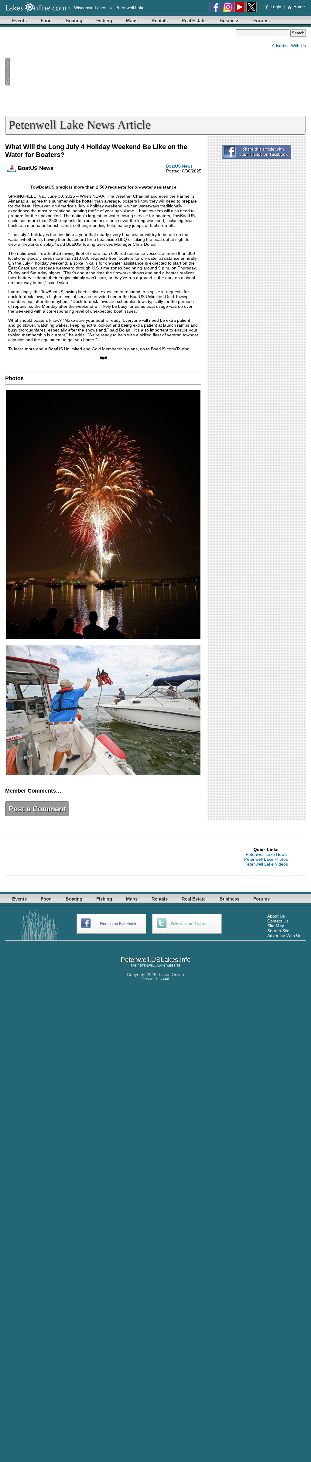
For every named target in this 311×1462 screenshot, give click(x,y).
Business (229, 20)
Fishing (104, 20)
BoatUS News (179, 166)
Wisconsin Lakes (90, 7)
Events (19, 20)
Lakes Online (171, 974)
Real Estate (194, 20)
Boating (74, 20)
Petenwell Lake (130, 7)
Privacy (147, 978)
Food (46, 20)
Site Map (275, 925)
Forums (261, 20)
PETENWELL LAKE (152, 965)
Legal (165, 978)
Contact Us (278, 921)
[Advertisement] (120, 71)
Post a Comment (37, 809)
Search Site (278, 930)
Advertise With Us (289, 45)
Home (299, 6)
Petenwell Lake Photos (266, 859)
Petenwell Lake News (266, 854)
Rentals (160, 20)
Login (275, 6)
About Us (276, 916)
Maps (132, 20)
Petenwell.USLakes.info (156, 960)
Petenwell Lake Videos (266, 864)
